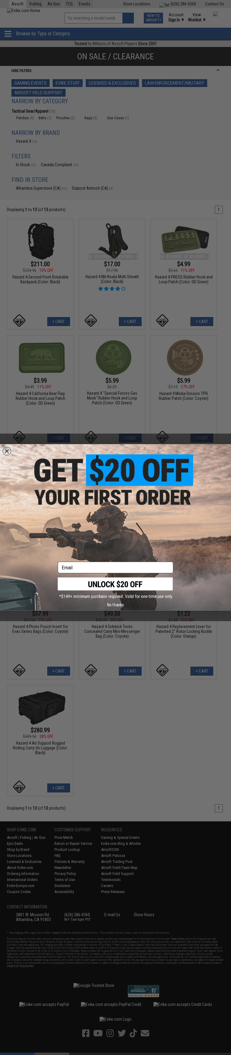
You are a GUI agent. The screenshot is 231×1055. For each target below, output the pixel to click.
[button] (115, 588)
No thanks (115, 604)
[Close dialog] (7, 451)
